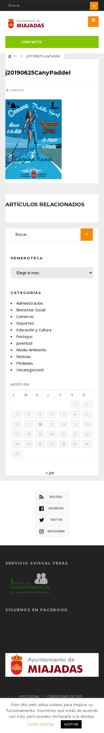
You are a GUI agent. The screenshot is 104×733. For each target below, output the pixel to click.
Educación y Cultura (33, 329)
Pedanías (24, 363)
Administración (29, 303)
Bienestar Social (30, 309)
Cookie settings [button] (40, 724)
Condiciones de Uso (64, 696)
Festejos (24, 336)
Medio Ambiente (31, 349)
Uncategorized (29, 369)
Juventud (24, 343)
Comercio (25, 316)
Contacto (31, 42)
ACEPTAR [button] (71, 724)
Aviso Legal (29, 696)
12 (40, 424)
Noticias (23, 356)
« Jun (50, 472)
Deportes (25, 323)
